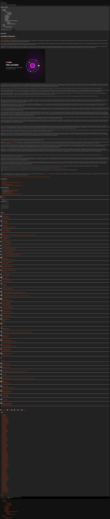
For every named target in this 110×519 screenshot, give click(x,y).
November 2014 (6, 477)
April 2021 (5, 442)
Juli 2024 (4, 433)
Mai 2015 (4, 471)
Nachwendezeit (35, 176)
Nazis (39, 176)
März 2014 (5, 485)
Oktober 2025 (5, 421)
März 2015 (5, 473)
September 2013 (6, 491)
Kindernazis (24, 176)
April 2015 (5, 472)
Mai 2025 (4, 426)
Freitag (19, 167)
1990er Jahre (6, 176)
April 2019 (5, 450)
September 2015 (6, 467)
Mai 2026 (4, 415)
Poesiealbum (7, 16)
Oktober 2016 (5, 460)
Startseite (4, 9)
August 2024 (5, 432)
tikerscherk (5, 192)
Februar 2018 (5, 452)
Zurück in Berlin (3, 2)
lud (2, 40)
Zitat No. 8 (5, 183)
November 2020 (6, 445)
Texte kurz (9, 12)
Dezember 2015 (6, 464)
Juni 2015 (4, 470)
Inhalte (4, 10)
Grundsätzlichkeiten (8, 26)
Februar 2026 (5, 417)
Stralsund (47, 176)
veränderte (8, 141)
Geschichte (16, 176)
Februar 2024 (5, 438)
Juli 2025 (4, 424)
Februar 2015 (5, 474)
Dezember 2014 (6, 476)
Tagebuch (7, 15)
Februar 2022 (5, 440)
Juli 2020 (4, 447)
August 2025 (5, 423)
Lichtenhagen (29, 176)
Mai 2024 (4, 435)
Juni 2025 (4, 425)
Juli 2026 (4, 414)
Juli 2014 (4, 481)
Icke (9, 498)
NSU (42, 176)
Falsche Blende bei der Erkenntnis (15, 193)
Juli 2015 (4, 469)
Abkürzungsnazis (46, 173)
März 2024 (5, 437)
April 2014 (5, 484)
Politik (44, 176)
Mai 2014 (4, 483)
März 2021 (5, 443)
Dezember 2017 (6, 454)
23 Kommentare (14, 38)
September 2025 (6, 422)
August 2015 (5, 468)
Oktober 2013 (5, 490)
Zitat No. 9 (5, 181)
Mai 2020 (4, 449)
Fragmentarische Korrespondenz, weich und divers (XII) (13, 185)
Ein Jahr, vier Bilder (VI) (7, 184)
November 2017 (6, 455)
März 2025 (5, 428)
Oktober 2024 (5, 429)
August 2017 (5, 457)
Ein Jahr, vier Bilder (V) (14, 189)
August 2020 (5, 446)
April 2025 (5, 427)
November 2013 (6, 489)
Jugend (20, 176)
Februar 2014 (5, 486)
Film (8, 21)
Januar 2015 (5, 475)
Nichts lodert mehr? (13, 190)
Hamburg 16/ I (10, 191)
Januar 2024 (5, 439)
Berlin (10, 176)
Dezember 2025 (6, 419)
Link (52, 169)
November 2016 (6, 459)
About (4, 25)
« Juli (1, 210)
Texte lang (9, 14)
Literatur (8, 22)
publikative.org (62, 167)
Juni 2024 (4, 434)
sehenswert (7, 47)
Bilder (4, 24)
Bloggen (6, 19)
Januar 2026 (5, 418)
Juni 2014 (4, 482)
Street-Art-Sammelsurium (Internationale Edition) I (12, 182)
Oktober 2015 (5, 466)
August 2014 (5, 480)
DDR (13, 176)
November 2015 (6, 465)
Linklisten (7, 17)
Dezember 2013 (6, 488)
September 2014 (6, 479)
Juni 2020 (4, 448)
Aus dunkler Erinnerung (7, 36)
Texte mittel (9, 13)
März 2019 (5, 451)
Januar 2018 (5, 453)
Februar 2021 (5, 444)
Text (92, 173)
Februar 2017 (5, 458)
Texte (6, 11)
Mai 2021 (4, 441)
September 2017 (6, 456)
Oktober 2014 (5, 478)
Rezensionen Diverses (11, 23)
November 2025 (6, 420)
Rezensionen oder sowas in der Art (11, 20)
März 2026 (5, 416)
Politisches (7, 18)
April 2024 (5, 436)
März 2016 (5, 461)
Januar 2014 (5, 487)
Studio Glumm (5, 193)
